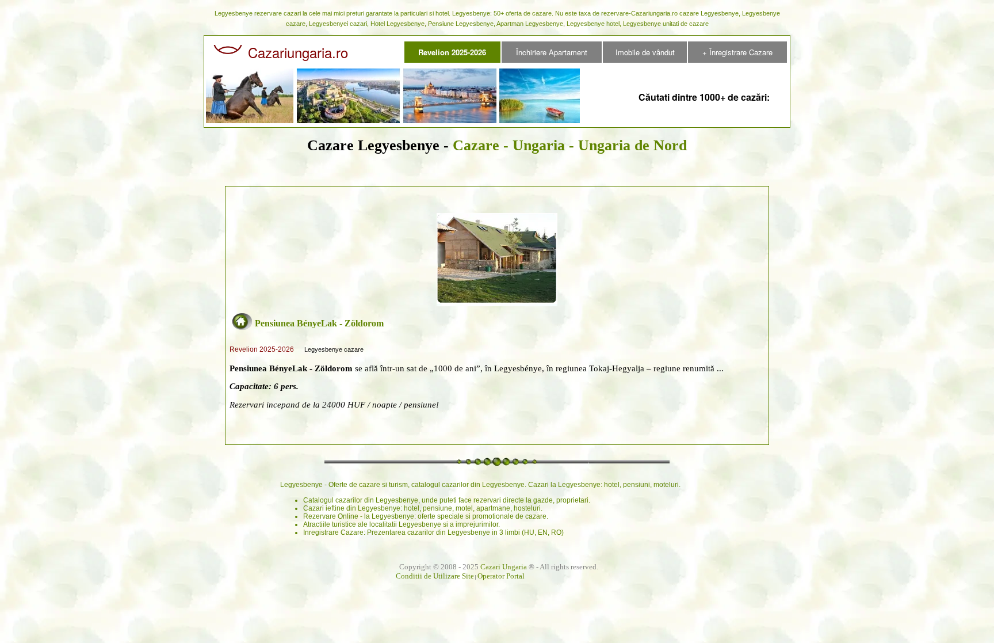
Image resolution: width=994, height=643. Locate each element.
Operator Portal (501, 576)
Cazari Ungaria (503, 566)
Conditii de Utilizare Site (435, 576)
